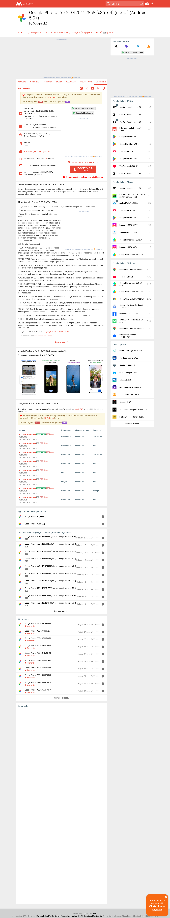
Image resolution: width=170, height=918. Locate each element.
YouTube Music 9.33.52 (128, 166)
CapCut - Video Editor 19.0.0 (130, 122)
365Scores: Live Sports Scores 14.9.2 (133, 410)
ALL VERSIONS (101, 82)
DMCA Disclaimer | (85, 916)
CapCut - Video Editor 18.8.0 (130, 107)
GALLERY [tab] (59, 82)
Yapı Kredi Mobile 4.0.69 (128, 358)
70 (34, 113)
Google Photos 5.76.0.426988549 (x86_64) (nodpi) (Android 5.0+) (50, 573)
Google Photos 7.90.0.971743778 (38, 624)
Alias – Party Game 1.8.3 (129, 395)
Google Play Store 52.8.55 (129, 159)
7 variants (31, 633)
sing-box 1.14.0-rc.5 (127, 365)
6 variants (31, 685)
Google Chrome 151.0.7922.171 (131, 299)
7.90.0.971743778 (47, 355)
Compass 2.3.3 (125, 402)
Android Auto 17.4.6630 (128, 232)
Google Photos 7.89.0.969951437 (38, 660)
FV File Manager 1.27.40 (128, 373)
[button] (81, 88)
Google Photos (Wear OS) (35, 524)
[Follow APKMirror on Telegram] (137, 47)
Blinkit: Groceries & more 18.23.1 (132, 417)
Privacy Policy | (43, 916)
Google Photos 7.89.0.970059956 (38, 638)
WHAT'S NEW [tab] (34, 82)
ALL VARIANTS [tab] (71, 82)
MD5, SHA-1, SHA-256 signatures (37, 152)
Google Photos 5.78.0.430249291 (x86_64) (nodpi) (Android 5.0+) (50, 537)
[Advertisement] (61, 58)
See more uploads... (61, 611)
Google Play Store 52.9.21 (129, 218)
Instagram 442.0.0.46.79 (128, 225)
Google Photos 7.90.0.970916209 (38, 646)
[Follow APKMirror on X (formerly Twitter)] (115, 47)
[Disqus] (61, 806)
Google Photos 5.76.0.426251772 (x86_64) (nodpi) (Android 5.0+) (50, 588)
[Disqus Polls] (61, 741)
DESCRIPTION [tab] (47, 82)
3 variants (31, 648)
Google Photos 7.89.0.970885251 (38, 631)
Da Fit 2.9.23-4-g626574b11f (130, 351)
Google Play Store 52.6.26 (129, 144)
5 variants (31, 626)
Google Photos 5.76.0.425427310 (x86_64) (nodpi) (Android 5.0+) (50, 603)
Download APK (84, 169)
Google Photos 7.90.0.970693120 (38, 653)
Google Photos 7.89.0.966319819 (38, 690)
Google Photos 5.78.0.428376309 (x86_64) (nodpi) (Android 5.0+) (50, 551)
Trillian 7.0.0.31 (125, 380)
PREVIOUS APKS (86, 82)
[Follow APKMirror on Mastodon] (126, 47)
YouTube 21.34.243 (127, 210)
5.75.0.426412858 (59, 32)
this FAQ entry (51, 97)
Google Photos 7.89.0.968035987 (38, 668)
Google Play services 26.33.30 (131, 255)
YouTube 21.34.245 (127, 277)
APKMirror (28, 3)
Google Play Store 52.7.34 (129, 137)
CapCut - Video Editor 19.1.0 (130, 115)
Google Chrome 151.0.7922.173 (131, 328)
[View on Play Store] (92, 88)
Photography (24, 88)
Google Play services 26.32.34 (131, 240)
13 (46, 159)
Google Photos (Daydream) (35, 516)
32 (35, 159)
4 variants (31, 641)
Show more (60, 342)
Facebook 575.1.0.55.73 (128, 314)
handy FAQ (79, 409)
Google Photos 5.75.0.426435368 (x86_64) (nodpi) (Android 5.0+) (50, 581)
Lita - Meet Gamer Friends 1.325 (131, 387)
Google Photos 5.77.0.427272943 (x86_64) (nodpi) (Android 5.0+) (50, 559)
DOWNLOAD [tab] (22, 82)
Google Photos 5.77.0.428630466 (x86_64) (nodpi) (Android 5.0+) (50, 544)
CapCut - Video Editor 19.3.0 (130, 174)
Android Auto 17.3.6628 (128, 203)
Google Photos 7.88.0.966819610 (38, 683)
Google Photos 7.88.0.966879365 (38, 675)
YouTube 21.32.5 (126, 151)
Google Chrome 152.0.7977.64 (131, 269)
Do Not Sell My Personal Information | (63, 916)
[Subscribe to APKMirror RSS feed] (148, 47)
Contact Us (97, 916)
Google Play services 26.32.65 (131, 292)
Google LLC (40, 23)
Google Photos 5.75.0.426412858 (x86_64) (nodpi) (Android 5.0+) (50, 596)
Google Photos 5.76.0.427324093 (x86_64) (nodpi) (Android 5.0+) (50, 566)
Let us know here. (90, 914)
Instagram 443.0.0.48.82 (128, 247)
